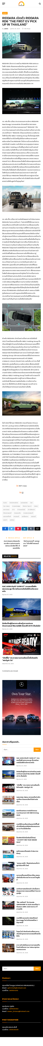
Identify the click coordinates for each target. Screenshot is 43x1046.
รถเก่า (5, 520)
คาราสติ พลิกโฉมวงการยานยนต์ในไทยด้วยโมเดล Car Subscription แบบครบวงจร (28, 947)
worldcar (6, 509)
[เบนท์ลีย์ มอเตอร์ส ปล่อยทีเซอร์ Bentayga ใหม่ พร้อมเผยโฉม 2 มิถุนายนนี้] (8, 921)
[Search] (39, 3)
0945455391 (13, 1029)
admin (6, 29)
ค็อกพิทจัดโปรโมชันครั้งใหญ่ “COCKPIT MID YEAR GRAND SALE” (26, 840)
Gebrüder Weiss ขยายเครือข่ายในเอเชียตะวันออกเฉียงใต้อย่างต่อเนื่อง (28, 799)
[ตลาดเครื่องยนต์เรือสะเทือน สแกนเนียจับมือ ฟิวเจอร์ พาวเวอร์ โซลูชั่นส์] (8, 878)
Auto (5, 503)
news (36, 506)
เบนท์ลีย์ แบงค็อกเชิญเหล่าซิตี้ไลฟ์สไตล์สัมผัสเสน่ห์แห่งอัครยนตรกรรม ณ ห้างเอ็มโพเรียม (28, 826)
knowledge (16, 506)
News (5, 13)
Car (31, 503)
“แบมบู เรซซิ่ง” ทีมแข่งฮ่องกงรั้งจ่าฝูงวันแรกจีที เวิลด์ (28, 864)
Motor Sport (27, 506)
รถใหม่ (12, 520)
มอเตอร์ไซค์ (7, 516)
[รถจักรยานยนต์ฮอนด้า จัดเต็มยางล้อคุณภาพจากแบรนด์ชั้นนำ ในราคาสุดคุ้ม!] (8, 892)
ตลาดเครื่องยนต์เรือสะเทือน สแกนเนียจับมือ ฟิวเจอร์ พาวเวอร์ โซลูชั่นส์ (28, 877)
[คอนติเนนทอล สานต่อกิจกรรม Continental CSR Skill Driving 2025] (8, 813)
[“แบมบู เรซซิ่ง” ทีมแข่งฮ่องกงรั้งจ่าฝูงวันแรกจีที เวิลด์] (8, 866)
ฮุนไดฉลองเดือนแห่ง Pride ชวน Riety (27, 852)
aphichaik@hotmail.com (16, 988)
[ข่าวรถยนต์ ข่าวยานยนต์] (21, 3)
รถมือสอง (25, 516)
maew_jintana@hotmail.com (18, 1011)
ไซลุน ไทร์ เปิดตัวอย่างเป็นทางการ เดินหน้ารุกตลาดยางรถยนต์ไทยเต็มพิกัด (28, 933)
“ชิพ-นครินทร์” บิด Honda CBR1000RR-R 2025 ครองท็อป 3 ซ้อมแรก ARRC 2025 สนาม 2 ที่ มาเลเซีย (28, 905)
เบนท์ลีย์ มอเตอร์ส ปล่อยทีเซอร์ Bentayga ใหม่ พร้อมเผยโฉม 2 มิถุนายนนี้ (27, 920)
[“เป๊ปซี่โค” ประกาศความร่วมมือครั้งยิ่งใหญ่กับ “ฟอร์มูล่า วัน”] (21, 644)
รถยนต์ (33, 516)
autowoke (24, 503)
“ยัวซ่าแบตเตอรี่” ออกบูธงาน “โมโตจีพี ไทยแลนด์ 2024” (31, 543)
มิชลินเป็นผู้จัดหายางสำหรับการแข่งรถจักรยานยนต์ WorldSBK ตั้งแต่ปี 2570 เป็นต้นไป (21, 624)
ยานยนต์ (16, 516)
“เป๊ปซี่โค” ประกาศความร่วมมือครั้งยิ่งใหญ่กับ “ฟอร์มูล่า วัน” (20, 659)
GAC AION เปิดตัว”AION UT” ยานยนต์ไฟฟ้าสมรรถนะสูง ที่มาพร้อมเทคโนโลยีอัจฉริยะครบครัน (20, 589)
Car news (6, 506)
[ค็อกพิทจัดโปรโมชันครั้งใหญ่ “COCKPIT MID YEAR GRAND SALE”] (8, 840)
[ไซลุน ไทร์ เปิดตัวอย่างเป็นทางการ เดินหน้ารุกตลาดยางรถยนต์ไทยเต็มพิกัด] (8, 934)
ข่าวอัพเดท (31, 509)
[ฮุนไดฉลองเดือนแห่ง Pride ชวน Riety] (8, 854)
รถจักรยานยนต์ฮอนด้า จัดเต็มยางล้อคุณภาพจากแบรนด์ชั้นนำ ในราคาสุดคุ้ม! (28, 891)
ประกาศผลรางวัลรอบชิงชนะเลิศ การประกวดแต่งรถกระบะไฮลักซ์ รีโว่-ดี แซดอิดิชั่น (12, 544)
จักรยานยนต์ (7, 513)
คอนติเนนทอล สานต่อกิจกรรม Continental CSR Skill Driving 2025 (27, 813)
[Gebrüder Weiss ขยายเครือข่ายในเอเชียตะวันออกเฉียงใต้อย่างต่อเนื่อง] (8, 800)
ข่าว (13, 509)
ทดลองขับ (17, 513)
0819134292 (13, 990)
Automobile (14, 503)
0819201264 (13, 1008)
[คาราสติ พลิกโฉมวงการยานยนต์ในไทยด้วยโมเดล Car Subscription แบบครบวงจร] (8, 948)
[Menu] (3, 3)
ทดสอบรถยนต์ (28, 513)
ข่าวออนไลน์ (21, 509)
